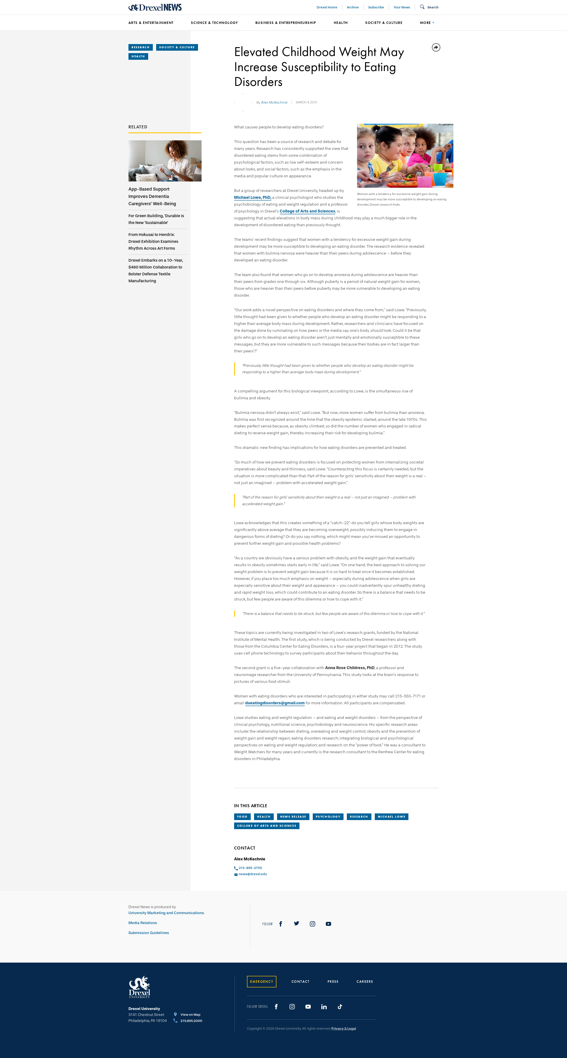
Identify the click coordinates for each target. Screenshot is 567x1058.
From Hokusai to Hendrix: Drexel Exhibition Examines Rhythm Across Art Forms (153, 241)
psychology (328, 817)
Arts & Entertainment (151, 22)
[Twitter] (296, 924)
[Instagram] (312, 924)
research (359, 817)
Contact (300, 981)
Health (341, 22)
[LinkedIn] (324, 1006)
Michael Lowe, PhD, (252, 197)
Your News (402, 7)
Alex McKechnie (274, 102)
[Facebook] (280, 924)
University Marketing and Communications (166, 913)
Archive (353, 7)
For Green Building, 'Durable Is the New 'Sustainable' (156, 219)
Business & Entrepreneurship (285, 22)
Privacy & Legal (343, 1029)
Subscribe (376, 7)
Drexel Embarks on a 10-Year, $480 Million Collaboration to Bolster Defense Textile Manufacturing (155, 270)
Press (333, 981)
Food (242, 817)
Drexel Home (327, 7)
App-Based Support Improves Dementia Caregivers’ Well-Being (152, 196)
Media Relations (142, 923)
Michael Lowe (392, 817)
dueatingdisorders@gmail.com (275, 703)
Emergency (261, 981)
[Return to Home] (155, 7)
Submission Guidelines (148, 933)
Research (141, 47)
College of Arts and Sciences (307, 211)
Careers (365, 981)
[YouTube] (328, 924)
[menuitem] (153, 23)
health (264, 817)
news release (293, 817)
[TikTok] (340, 1006)
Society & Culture (383, 22)
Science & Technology (214, 22)
